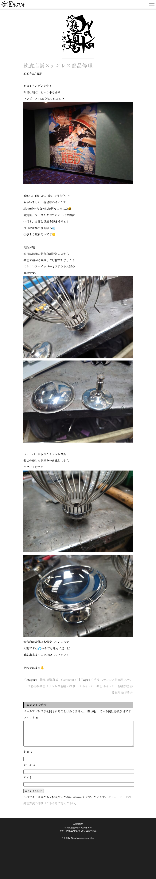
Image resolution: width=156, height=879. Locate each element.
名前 (28, 751)
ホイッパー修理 (92, 686)
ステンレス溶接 (56, 686)
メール (29, 764)
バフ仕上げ (74, 686)
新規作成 (52, 679)
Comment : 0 (69, 679)
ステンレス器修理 (111, 679)
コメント (31, 717)
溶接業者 (127, 692)
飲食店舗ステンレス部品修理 (58, 65)
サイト (27, 777)
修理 (42, 679)
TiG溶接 (93, 679)
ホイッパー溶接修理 (116, 686)
